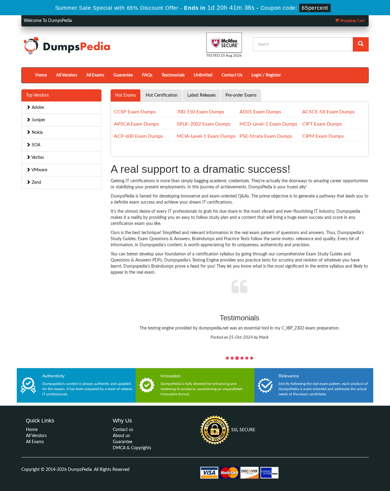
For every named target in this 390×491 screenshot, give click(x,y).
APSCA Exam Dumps (136, 124)
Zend (35, 182)
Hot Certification (162, 95)
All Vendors (66, 75)
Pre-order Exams (241, 95)
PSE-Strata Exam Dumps (265, 136)
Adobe (37, 107)
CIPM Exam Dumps (323, 136)
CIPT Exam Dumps (322, 124)
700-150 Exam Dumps (200, 111)
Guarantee (123, 75)
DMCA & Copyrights (132, 448)
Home (41, 75)
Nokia (36, 132)
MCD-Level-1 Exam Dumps (268, 124)
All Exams (95, 75)
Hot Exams (125, 95)
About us (121, 436)
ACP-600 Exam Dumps (138, 136)
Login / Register (266, 75)
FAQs (147, 75)
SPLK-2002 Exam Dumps (203, 124)
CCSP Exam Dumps (135, 111)
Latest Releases (201, 95)
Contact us (123, 430)
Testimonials (173, 75)
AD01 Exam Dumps (260, 111)
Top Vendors (37, 95)
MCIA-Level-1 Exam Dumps (206, 136)
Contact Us (232, 75)
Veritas (37, 157)
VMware (38, 170)
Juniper (37, 120)
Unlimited (203, 75)
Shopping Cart (352, 21)
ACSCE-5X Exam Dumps (328, 111)
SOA (35, 145)
